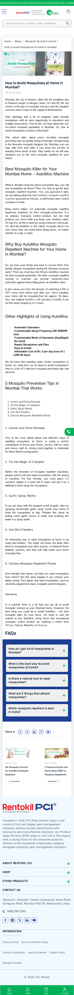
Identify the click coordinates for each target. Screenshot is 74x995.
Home (7, 41)
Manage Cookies (12, 962)
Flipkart (18, 625)
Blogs (18, 41)
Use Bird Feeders (20, 412)
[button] (4, 11)
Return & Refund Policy (34, 942)
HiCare (9, 625)
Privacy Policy (11, 942)
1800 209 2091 (16, 911)
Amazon (42, 625)
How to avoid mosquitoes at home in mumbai (30, 47)
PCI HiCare (43, 977)
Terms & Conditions (14, 952)
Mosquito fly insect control (41, 41)
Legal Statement (37, 952)
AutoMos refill (32, 299)
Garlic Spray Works (21, 408)
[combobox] (37, 23)
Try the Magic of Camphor (25, 405)
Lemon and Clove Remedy (25, 401)
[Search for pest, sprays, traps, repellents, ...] (67, 23)
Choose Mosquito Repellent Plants (30, 415)
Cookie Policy (57, 952)
